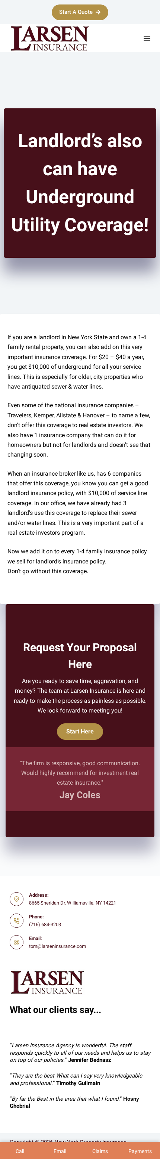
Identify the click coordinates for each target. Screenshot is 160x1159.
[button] (80, 731)
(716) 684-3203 (45, 924)
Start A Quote (76, 12)
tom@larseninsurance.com (57, 946)
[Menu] (147, 38)
